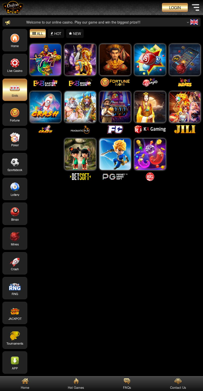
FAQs (125, 387)
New (76, 33)
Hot (57, 33)
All (39, 33)
